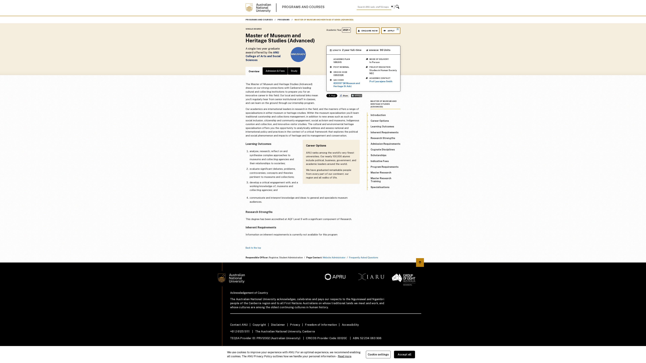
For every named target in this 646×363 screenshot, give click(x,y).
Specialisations (380, 187)
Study (294, 71)
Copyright (259, 324)
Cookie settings (378, 354)
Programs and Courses (303, 7)
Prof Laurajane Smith (380, 81)
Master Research (381, 172)
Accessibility (350, 324)
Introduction (378, 115)
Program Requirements (385, 167)
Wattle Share (356, 95)
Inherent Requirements (385, 132)
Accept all (404, 354)
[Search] (397, 7)
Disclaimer (278, 324)
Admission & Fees (275, 71)
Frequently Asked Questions (363, 257)
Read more (344, 356)
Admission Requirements (385, 144)
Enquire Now (370, 31)
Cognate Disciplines (383, 149)
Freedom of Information (321, 324)
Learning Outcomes (382, 126)
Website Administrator (334, 257)
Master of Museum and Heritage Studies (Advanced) (324, 20)
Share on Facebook (344, 95)
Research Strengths (383, 138)
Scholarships (378, 155)
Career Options (380, 120)
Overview (254, 71)
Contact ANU (239, 324)
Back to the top (253, 248)
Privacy (295, 324)
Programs (284, 20)
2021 (346, 30)
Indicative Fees (380, 161)
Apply (391, 31)
